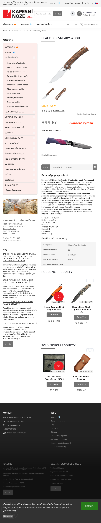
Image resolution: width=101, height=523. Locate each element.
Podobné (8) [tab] (57, 167)
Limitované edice (13, 122)
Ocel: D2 (44, 224)
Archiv (8, 344)
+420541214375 (9, 429)
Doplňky (9, 133)
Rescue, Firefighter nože (17, 76)
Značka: (86, 114)
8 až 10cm (72, 255)
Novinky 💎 (55, 3)
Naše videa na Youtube (16, 433)
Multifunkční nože (14, 117)
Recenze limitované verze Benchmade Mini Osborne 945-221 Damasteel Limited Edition (25, 468)
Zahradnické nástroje (15, 148)
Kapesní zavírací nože (16, 63)
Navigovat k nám (72, 3)
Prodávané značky (58, 447)
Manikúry (9, 164)
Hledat (58, 14)
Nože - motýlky (13, 93)
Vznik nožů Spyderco (58, 468)
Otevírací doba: (9, 229)
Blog (87, 3)
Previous (88, 280)
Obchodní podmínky (58, 439)
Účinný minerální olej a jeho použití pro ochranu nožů (18, 281)
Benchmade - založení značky (62, 479)
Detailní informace (49, 155)
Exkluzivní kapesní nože (17, 67)
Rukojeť (44, 229)
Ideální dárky (11, 185)
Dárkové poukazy (13, 190)
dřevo (70, 259)
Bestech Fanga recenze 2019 (14, 486)
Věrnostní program (58, 436)
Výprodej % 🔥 (11, 47)
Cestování (9, 180)
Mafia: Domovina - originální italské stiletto (18, 302)
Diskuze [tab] (69, 167)
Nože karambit (13, 102)
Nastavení (8, 516)
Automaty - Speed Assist (17, 84)
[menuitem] (11, 24)
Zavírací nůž (46, 180)
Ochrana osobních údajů (60, 443)
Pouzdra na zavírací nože (17, 106)
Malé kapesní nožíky (15, 89)
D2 (69, 250)
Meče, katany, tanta (14, 138)
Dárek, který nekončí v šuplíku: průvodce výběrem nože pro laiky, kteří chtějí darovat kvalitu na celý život (19, 257)
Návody (53, 432)
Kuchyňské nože (12, 143)
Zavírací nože (11, 57)
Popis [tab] (45, 167)
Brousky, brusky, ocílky (16, 127)
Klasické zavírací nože (77, 245)
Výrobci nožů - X (56, 483)
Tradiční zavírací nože (16, 80)
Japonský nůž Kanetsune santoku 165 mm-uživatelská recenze (23, 474)
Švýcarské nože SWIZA (59, 472)
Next (92, 280)
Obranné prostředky (15, 169)
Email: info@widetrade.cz (13, 240)
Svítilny (8, 174)
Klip (77, 200)
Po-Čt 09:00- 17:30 (11, 231)
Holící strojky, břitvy (15, 159)
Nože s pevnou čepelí (14, 112)
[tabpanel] (54, 305)
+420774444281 (14, 425)
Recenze (54, 428)
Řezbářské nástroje (14, 153)
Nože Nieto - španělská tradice (62, 475)
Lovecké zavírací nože (16, 72)
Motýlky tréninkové (15, 98)
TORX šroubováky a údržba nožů (20, 323)
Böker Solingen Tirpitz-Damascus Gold (18, 479)
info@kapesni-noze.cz (16, 421)
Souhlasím (89, 506)
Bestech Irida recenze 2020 (13, 483)
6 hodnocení (58, 111)
